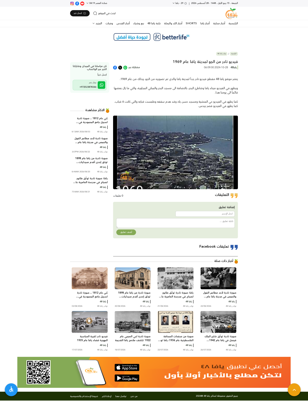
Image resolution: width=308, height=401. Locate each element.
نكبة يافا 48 (154, 23)
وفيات (109, 23)
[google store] (127, 378)
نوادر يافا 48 (222, 54)
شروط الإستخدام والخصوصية (84, 396)
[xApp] (120, 67)
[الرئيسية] (231, 13)
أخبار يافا (205, 23)
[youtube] (82, 3)
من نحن (133, 396)
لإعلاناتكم (106, 396)
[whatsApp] (125, 67)
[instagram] (72, 3)
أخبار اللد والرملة (173, 23)
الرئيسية (233, 23)
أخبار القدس (123, 23)
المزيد (98, 23)
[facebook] (77, 3)
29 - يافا (179, 3)
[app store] (127, 367)
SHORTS (191, 23)
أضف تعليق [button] (126, 232)
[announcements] (154, 37)
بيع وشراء (138, 23)
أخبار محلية (219, 23)
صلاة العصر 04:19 (98, 3)
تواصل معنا (121, 396)
